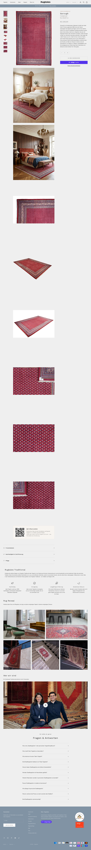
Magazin (25, 2)
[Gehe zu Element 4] (5, 31)
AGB (29, 814)
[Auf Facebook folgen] (4, 838)
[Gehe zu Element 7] (5, 43)
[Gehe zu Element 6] (5, 39)
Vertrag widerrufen (32, 833)
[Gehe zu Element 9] (5, 51)
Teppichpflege (31, 826)
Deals (19, 2)
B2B (29, 828)
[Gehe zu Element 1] (5, 14)
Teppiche (5, 2)
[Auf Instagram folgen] (8, 838)
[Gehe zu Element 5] (5, 35)
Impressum (30, 812)
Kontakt (30, 821)
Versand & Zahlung (32, 816)
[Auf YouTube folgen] (15, 838)
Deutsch (74, 2)
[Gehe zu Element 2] (5, 20)
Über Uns (32, 2)
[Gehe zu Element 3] (5, 26)
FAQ (29, 830)
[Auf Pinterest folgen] (11, 838)
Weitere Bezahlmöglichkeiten (73, 65)
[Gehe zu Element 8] (5, 47)
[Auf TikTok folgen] (19, 838)
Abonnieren (9, 825)
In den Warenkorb (74, 58)
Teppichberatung (31, 823)
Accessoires (12, 2)
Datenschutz (31, 819)
